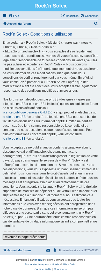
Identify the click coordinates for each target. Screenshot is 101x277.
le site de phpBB (14, 117)
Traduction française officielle (42, 264)
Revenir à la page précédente (25, 237)
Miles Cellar (69, 264)
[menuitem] (14, 16)
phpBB (38, 259)
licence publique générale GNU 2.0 (27, 112)
